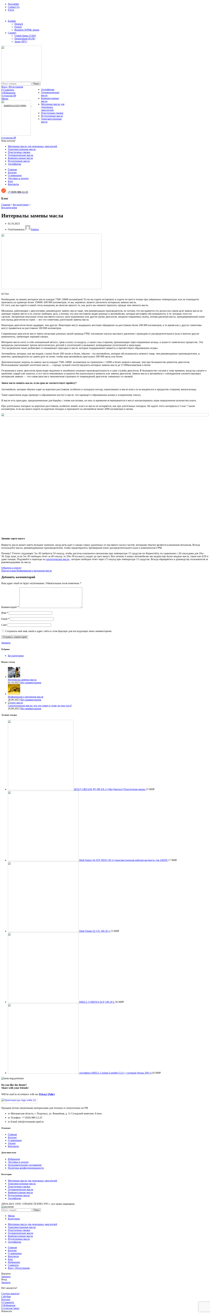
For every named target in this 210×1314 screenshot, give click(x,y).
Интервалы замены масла (22, 679)
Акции (12, 1143)
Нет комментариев (30, 682)
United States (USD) (25, 35)
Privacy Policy (47, 1094)
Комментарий (10, 607)
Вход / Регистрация (19, 1268)
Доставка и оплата (18, 1162)
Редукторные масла (52, 116)
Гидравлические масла (20, 1189)
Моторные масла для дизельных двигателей (52, 107)
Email (5, 618)
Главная (5, 204)
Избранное (14, 1159)
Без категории (21, 204)
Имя (4, 612)
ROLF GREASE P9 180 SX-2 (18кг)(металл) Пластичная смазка (110, 789)
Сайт (4, 625)
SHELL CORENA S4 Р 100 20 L (97, 1002)
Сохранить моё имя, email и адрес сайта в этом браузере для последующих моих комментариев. (58, 631)
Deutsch (18, 24)
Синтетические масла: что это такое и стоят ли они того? (40, 705)
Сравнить (13, 1265)
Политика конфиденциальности (26, 1167)
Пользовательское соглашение (25, 1165)
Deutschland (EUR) (24, 38)
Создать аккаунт (10, 1293)
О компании (15, 1140)
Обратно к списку (11, 567)
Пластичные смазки (52, 113)
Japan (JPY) (20, 41)
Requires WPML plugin (26, 29)
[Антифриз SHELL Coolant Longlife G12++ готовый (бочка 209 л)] (43, 1072)
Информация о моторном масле (25, 696)
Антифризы (47, 89)
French (18, 26)
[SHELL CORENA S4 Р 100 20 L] (43, 1002)
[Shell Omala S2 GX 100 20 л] (43, 931)
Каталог (12, 1137)
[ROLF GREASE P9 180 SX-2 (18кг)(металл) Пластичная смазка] (41, 789)
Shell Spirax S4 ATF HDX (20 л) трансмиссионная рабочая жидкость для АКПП (123, 860)
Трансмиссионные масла (22, 1183)
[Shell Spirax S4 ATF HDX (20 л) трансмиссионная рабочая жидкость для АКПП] (43, 860)
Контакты (13, 1146)
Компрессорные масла (20, 1192)
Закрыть (5, 642)
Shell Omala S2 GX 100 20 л (94, 931)
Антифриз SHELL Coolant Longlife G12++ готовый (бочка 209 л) (115, 1072)
